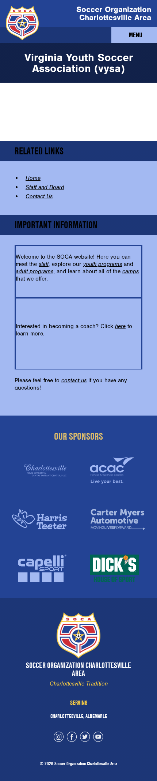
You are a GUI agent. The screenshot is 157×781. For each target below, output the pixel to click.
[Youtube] (98, 738)
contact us (74, 380)
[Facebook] (72, 738)
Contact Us (39, 196)
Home (33, 178)
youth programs (102, 264)
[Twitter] (85, 738)
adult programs (34, 271)
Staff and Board (45, 187)
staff (44, 264)
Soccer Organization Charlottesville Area (113, 13)
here (120, 326)
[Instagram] (59, 738)
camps (130, 271)
